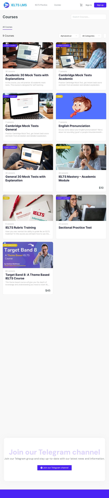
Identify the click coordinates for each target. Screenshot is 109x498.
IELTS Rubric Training (20, 227)
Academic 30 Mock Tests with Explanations (27, 76)
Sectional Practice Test (75, 227)
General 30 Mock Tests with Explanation (25, 178)
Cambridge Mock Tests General (22, 127)
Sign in (89, 5)
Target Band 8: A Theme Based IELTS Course (27, 276)
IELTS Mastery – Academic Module (77, 178)
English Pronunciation (74, 126)
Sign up (100, 5)
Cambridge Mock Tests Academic (75, 76)
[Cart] (81, 5)
